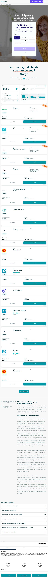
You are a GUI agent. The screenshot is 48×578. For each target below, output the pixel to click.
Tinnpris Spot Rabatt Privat (19, 190)
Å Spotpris (16, 169)
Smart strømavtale (18, 129)
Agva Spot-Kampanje (19, 310)
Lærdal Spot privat (18, 209)
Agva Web (16, 350)
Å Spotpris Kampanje (19, 149)
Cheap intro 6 (17, 371)
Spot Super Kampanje (19, 229)
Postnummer (28, 40)
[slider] (34, 88)
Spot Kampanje (17, 330)
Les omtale (12, 121)
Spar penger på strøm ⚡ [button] (37, 1)
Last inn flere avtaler (24, 391)
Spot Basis (16, 108)
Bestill (34, 121)
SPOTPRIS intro (17, 290)
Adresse (16, 40)
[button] (45, 1)
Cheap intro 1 (17, 250)
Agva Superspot (17, 270)
